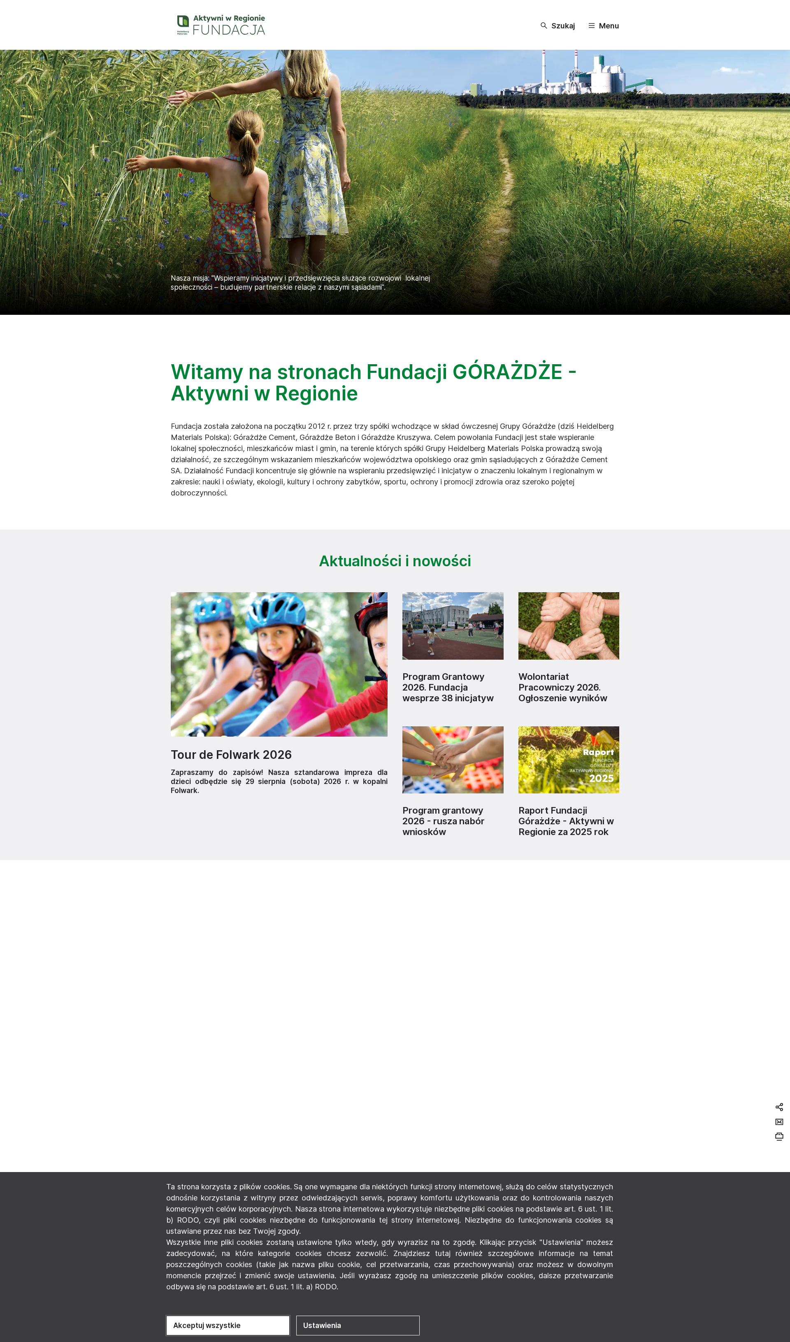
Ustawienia (322, 1325)
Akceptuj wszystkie (207, 1325)
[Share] (779, 1107)
